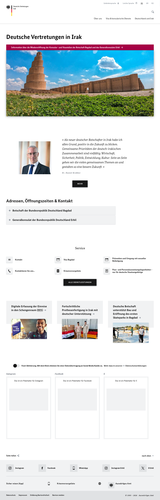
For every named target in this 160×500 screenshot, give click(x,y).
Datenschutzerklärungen (135, 366)
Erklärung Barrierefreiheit (39, 495)
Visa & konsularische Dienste (118, 18)
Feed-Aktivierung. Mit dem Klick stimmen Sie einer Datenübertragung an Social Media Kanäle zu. (62, 366)
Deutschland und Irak (144, 18)
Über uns (98, 18)
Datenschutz (11, 495)
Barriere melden (58, 495)
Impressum (23, 495)
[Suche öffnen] (152, 10)
